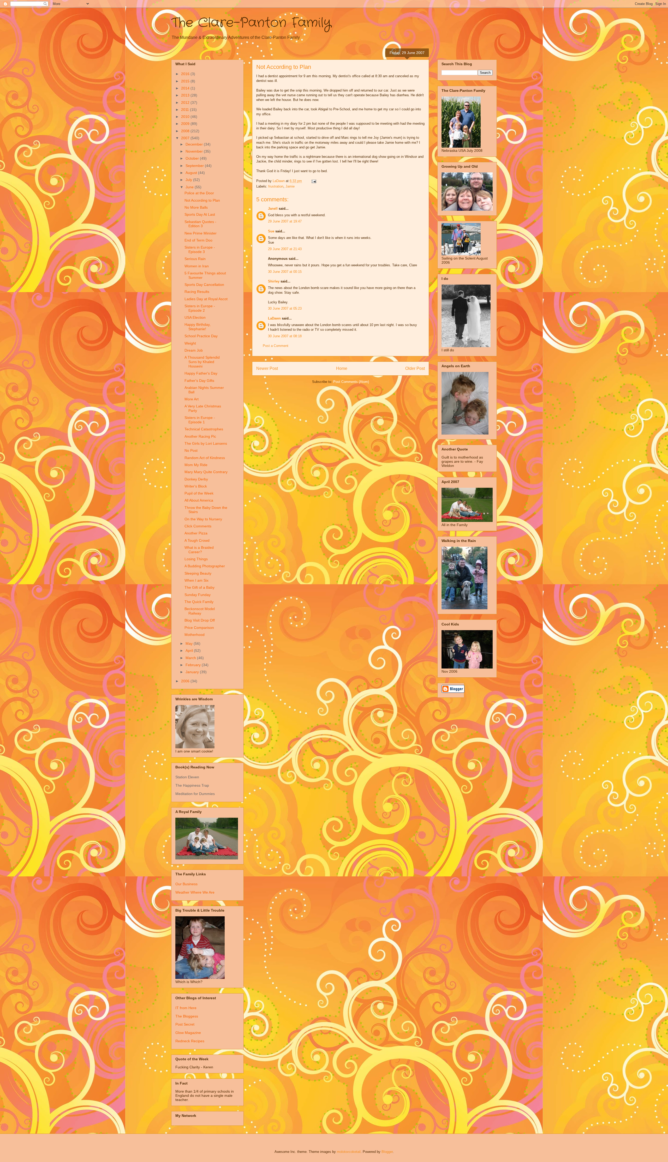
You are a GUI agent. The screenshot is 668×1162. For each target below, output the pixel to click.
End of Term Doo (198, 240)
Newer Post (267, 368)
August (192, 173)
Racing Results (196, 292)
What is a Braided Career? (199, 549)
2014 (185, 88)
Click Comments (197, 526)
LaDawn (274, 318)
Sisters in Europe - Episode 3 (199, 249)
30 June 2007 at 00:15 (285, 272)
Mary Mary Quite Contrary (206, 472)
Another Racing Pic (200, 436)
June (190, 187)
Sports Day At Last (199, 214)
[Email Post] (313, 181)
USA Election (195, 317)
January (193, 672)
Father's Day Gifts (199, 380)
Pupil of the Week (198, 493)
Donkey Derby (196, 479)
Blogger (387, 1152)
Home (341, 368)
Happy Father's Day (200, 373)
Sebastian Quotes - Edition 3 (200, 224)
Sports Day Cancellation (204, 284)
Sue (271, 231)
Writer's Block (195, 486)
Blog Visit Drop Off (199, 620)
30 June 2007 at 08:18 (285, 336)
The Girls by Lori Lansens (205, 443)
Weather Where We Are (194, 892)
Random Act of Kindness (204, 458)
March (191, 658)
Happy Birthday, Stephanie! (197, 326)
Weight (190, 343)
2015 (185, 81)
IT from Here (185, 1008)
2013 (185, 95)
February (194, 665)
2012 (185, 102)
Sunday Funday (197, 595)
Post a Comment (275, 346)
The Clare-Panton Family (251, 23)
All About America (198, 500)
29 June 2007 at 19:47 (285, 221)
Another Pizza (195, 533)
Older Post (415, 368)
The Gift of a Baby (199, 587)
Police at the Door (199, 193)
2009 (185, 124)
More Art (191, 399)
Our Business (186, 884)
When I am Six (196, 580)
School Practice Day (201, 336)
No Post (191, 450)
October (193, 158)
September (195, 166)
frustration (275, 186)
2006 (185, 681)
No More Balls (196, 207)
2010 (185, 117)
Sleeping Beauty (197, 573)
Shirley (273, 281)
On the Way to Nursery (203, 519)
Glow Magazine (188, 1033)
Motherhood (194, 635)
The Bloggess (186, 1016)
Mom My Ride (195, 465)
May (190, 643)
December (195, 144)
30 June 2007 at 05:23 (285, 308)
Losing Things (196, 559)
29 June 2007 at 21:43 (285, 249)
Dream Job (193, 350)
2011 (185, 109)
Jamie (290, 186)
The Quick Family (198, 602)
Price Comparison (199, 627)
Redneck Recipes (189, 1041)
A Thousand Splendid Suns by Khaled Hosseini (202, 361)
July (189, 180)
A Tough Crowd (197, 540)
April (190, 650)
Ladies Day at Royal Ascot (206, 299)
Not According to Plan (202, 200)
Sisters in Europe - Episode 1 (199, 420)
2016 (185, 74)
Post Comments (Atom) (351, 382)
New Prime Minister (200, 233)
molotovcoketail (349, 1152)
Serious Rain (195, 259)
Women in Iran (196, 266)
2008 (185, 131)
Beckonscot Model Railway (199, 611)
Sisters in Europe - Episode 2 (199, 308)
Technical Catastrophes (203, 429)
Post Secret (184, 1024)
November (195, 151)
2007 (185, 138)
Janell (273, 208)
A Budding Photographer (204, 566)
